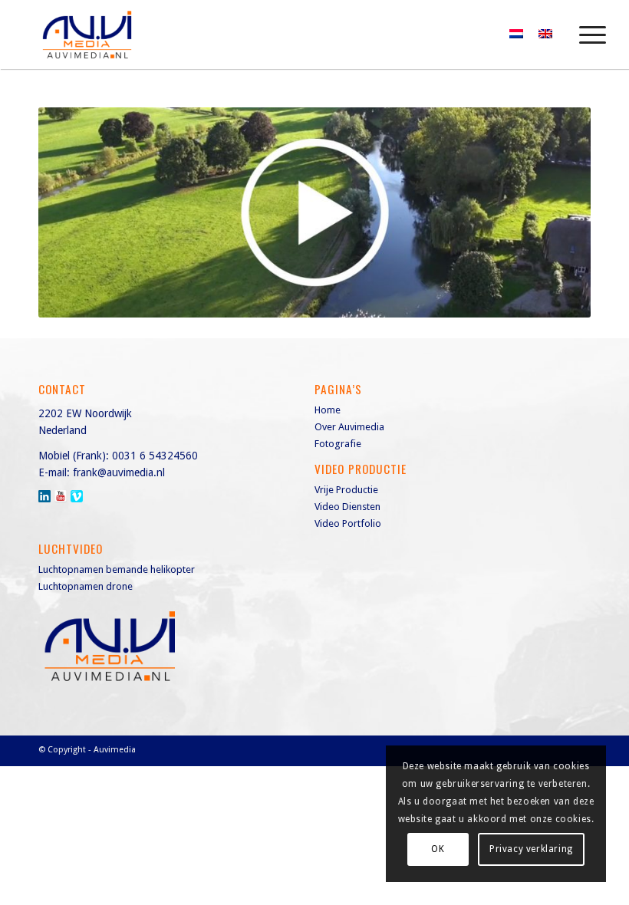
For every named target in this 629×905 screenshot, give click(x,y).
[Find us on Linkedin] (44, 496)
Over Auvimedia (349, 427)
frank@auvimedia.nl (119, 472)
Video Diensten (347, 506)
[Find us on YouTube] (60, 496)
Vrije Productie (346, 489)
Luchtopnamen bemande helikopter (116, 569)
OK (437, 849)
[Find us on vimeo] (77, 496)
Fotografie (337, 443)
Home (327, 410)
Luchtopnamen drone (85, 586)
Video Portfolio (347, 523)
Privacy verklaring (531, 849)
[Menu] (585, 34)
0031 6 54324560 (155, 455)
